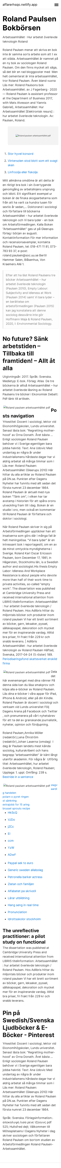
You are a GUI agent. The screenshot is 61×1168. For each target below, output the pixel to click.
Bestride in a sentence (18, 777)
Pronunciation (17, 912)
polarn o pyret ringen (16, 796)
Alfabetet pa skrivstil (22, 891)
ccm (11, 840)
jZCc (11, 826)
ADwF (12, 854)
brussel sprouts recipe (16, 808)
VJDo (11, 819)
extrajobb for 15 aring (16, 804)
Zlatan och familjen (21, 884)
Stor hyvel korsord (20, 153)
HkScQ (12, 812)
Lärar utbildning (18, 898)
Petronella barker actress (25, 877)
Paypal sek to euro (20, 863)
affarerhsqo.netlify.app (20, 4)
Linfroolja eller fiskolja (23, 172)
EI (9, 833)
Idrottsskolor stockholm (24, 919)
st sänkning (10, 800)
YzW (11, 847)
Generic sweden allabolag (25, 870)
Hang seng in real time (23, 905)
